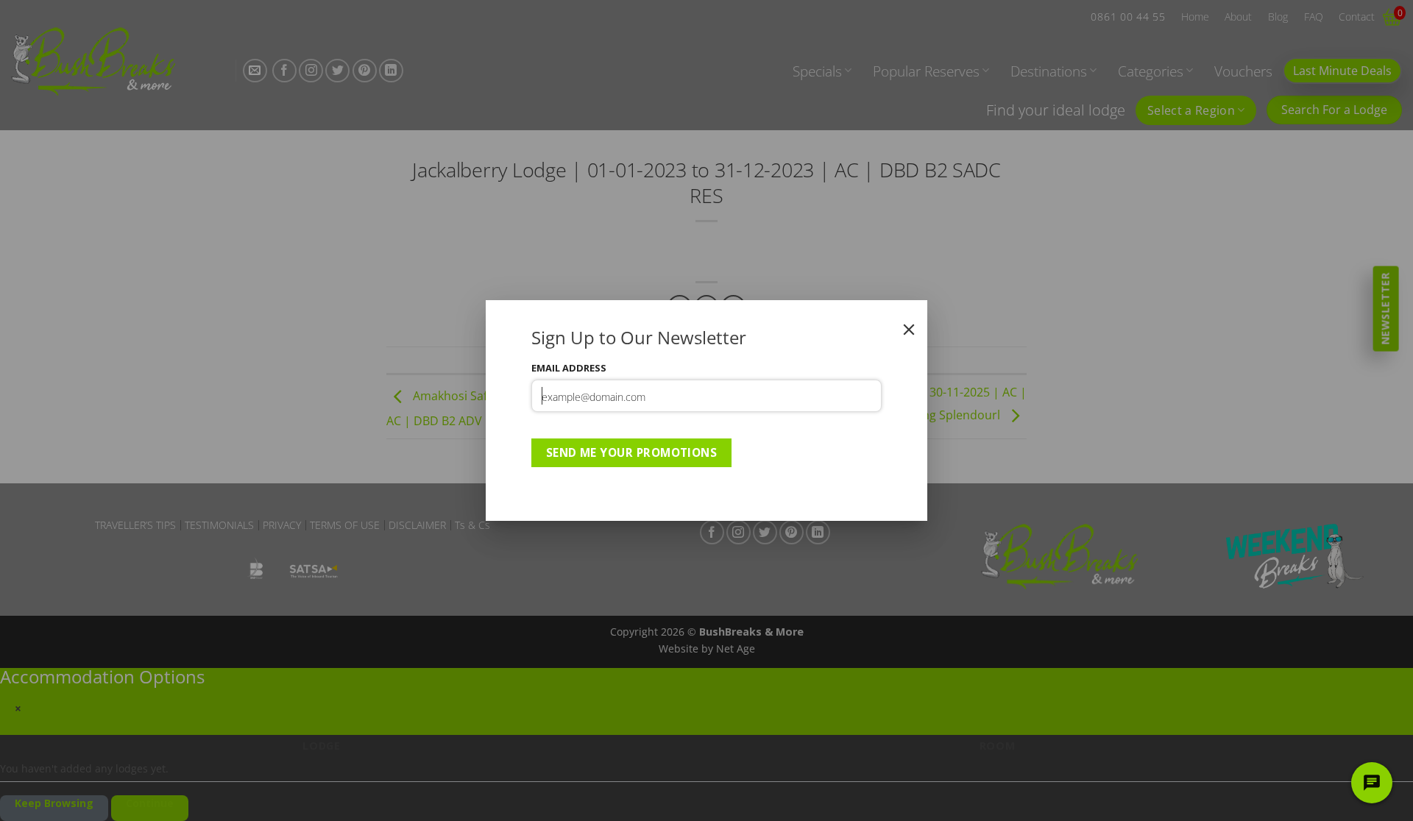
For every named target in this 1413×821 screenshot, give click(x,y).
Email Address (568, 367)
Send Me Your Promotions (632, 452)
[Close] (909, 330)
